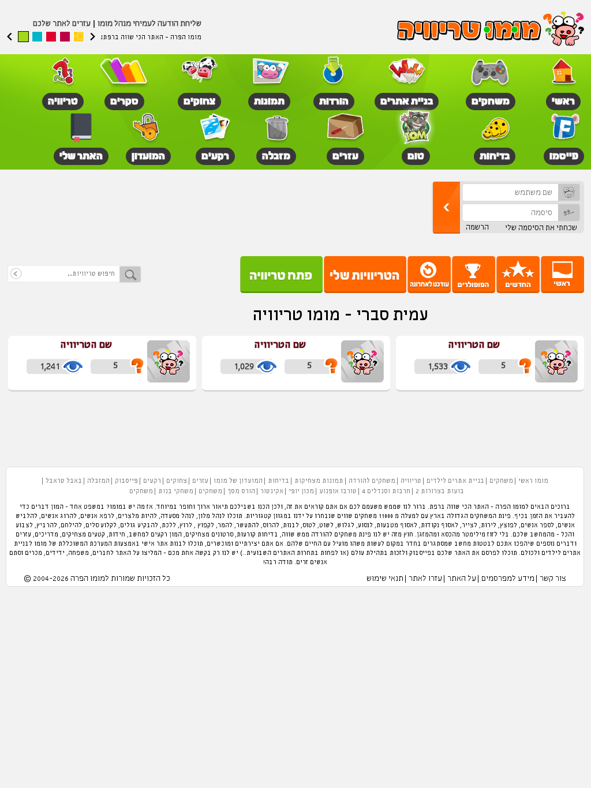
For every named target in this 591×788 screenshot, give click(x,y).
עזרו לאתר (425, 579)
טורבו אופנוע (338, 491)
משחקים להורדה (372, 481)
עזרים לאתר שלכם (62, 24)
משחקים (501, 481)
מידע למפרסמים (507, 579)
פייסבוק (126, 481)
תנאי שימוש (384, 579)
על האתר (461, 579)
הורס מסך (241, 491)
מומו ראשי (533, 481)
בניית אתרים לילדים (455, 481)
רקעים (152, 481)
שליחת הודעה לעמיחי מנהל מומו (149, 24)
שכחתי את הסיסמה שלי (541, 228)
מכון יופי (301, 491)
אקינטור (271, 491)
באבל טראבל (64, 481)
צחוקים (176, 481)
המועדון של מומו (238, 481)
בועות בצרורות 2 (440, 491)
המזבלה (98, 481)
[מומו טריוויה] (490, 30)
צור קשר (553, 579)
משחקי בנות (175, 491)
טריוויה (411, 481)
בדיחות (278, 481)
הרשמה (477, 227)
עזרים (200, 481)
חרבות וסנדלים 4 (386, 491)
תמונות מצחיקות (318, 481)
